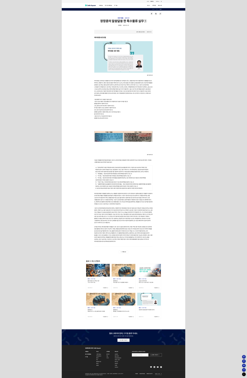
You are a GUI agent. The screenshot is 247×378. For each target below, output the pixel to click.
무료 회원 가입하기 (123, 340)
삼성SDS (116, 354)
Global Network (118, 357)
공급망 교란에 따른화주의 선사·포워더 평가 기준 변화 (146, 281)
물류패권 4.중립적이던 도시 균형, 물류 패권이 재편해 (96, 310)
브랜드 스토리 (117, 359)
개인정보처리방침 (142, 373)
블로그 (161, 9)
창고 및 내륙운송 (108, 5)
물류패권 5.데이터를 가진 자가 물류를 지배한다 (120, 281)
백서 (97, 359)
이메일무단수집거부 (149, 373)
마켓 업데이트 (98, 356)
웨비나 (97, 363)
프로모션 (116, 367)
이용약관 (136, 373)
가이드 (107, 357)
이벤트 (116, 365)
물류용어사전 (98, 361)
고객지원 (154, 5)
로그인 (148, 1)
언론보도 (116, 363)
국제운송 (101, 5)
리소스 (148, 5)
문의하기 (108, 354)
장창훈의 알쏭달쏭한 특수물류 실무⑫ (147, 309)
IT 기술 (115, 5)
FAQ (107, 356)
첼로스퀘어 (117, 356)
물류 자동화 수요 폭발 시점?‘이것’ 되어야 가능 (93, 281)
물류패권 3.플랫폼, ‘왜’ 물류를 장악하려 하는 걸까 (121, 310)
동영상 (97, 365)
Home (153, 9)
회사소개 (160, 5)
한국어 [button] (157, 1)
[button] (90, 5)
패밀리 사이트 (157, 373)
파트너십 (116, 361)
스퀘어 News (98, 354)
